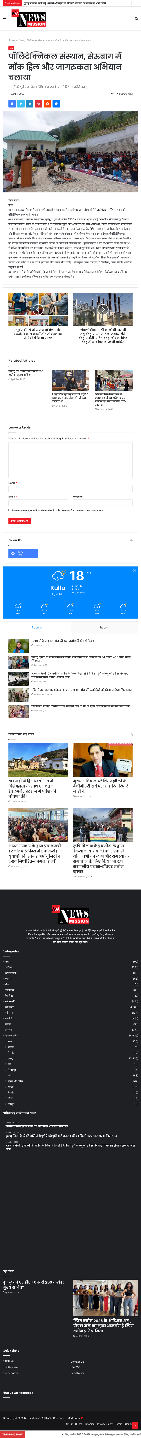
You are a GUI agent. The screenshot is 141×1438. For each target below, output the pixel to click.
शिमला (10, 1086)
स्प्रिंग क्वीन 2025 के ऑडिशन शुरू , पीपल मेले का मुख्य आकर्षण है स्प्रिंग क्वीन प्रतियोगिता (103, 1326)
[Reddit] (47, 103)
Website (78, 496)
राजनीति (8, 1018)
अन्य (22, 40)
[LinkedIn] (29, 103)
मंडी (9, 1075)
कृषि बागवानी (10, 973)
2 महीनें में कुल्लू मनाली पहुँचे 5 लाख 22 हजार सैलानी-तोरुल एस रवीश (70, 398)
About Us (8, 1360)
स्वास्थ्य (8, 1029)
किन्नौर (11, 1052)
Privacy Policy (105, 1423)
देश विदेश (9, 995)
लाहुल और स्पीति (15, 1081)
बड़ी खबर (9, 1007)
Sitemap (90, 1423)
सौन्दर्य (8, 1024)
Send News (77, 1373)
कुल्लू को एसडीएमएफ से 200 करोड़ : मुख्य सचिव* (26, 373)
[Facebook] (12, 103)
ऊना (10, 1041)
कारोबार (8, 967)
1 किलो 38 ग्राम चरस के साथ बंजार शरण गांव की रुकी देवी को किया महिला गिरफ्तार (81, 690)
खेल (7, 984)
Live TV (74, 1367)
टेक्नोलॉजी (9, 990)
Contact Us (77, 1361)
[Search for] (136, 20)
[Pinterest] (38, 103)
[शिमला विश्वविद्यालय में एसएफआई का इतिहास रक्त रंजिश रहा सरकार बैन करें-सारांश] (114, 380)
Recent (104, 627)
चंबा (9, 1064)
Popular (37, 627)
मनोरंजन (9, 1012)
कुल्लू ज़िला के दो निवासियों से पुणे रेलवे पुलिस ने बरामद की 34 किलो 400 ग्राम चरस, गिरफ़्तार (81, 659)
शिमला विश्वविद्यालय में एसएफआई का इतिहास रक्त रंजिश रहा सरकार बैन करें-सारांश (110, 400)
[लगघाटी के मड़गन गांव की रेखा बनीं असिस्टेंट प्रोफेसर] (18, 646)
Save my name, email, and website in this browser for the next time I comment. (58, 510)
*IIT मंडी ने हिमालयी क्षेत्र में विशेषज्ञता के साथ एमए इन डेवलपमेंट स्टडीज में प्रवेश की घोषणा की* (32, 789)
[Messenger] (56, 103)
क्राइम (8, 978)
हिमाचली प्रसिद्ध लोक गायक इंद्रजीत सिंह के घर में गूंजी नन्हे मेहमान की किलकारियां (80, 706)
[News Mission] (28, 18)
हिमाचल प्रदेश (11, 1035)
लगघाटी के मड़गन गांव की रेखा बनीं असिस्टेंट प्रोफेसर (62, 641)
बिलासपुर (12, 1069)
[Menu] (4, 20)
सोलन (10, 1098)
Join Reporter (11, 1367)
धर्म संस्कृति (10, 1001)
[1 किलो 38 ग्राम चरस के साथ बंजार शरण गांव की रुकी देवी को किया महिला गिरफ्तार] (18, 695)
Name (12, 482)
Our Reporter (10, 1373)
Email (12, 496)
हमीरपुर (11, 1103)
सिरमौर (11, 1092)
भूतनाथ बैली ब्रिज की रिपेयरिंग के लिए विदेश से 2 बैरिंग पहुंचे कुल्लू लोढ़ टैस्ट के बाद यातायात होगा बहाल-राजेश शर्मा (79, 675)
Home (14, 40)
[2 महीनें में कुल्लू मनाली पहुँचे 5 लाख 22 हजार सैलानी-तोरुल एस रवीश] (70, 380)
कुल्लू (10, 1058)
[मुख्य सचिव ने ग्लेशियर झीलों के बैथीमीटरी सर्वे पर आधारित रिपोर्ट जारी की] (103, 760)
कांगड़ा (11, 1047)
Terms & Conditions (126, 1423)
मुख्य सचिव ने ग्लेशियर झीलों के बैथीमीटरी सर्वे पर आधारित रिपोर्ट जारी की (100, 786)
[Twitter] (21, 103)
